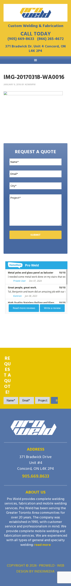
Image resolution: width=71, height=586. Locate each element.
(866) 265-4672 (50, 39)
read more (42, 545)
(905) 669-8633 (20, 39)
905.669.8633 (35, 476)
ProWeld (35, 13)
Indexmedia (44, 571)
